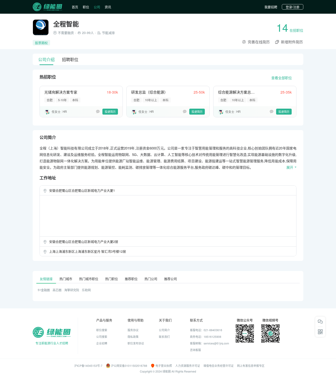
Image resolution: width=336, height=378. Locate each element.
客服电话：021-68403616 (206, 330)
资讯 (108, 7)
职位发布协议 (136, 343)
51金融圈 (44, 290)
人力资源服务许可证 (187, 366)
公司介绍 (46, 59)
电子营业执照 (163, 366)
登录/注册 (292, 7)
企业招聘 (101, 343)
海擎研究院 (71, 290)
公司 (97, 7)
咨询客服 (195, 350)
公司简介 (164, 330)
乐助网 (86, 290)
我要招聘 (270, 7)
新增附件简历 (292, 42)
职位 (86, 7)
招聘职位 (70, 59)
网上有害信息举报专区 (250, 366)
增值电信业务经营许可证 (218, 366)
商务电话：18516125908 (205, 337)
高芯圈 (57, 290)
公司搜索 (101, 337)
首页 (75, 7)
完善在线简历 (259, 42)
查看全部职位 (281, 77)
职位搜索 (101, 330)
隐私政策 (133, 337)
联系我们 (164, 337)
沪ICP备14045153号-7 (88, 366)
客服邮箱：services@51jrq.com (209, 343)
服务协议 (133, 330)
